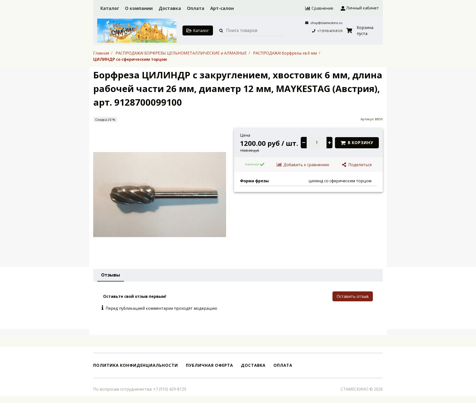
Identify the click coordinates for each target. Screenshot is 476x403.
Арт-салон (222, 8)
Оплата (195, 8)
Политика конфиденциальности (135, 365)
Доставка (170, 8)
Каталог (109, 8)
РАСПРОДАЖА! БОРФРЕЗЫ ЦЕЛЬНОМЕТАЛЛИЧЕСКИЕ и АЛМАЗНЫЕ (182, 53)
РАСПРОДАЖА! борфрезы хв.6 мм (285, 53)
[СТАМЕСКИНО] (137, 31)
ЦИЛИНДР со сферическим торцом (130, 59)
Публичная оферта (209, 365)
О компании (139, 8)
